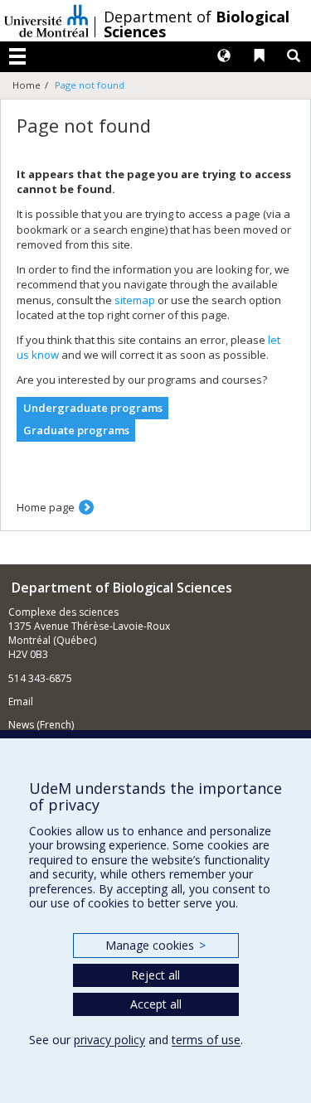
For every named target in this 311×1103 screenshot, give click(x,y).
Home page (46, 507)
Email (20, 701)
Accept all (156, 1004)
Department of (196, 24)
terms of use (206, 1039)
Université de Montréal (46, 20)
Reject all (155, 975)
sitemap (134, 300)
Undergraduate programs (93, 407)
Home (26, 85)
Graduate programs (76, 430)
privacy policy (109, 1039)
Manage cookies (155, 945)
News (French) (41, 725)
